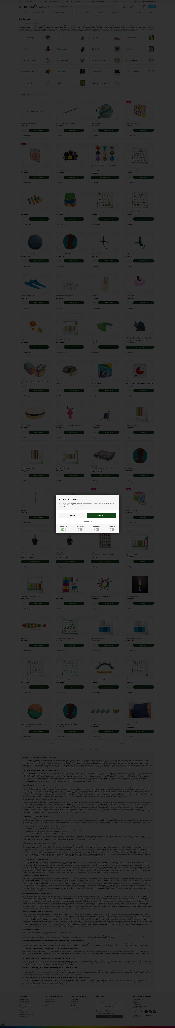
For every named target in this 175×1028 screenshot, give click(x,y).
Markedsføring (80, 526)
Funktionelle (96, 526)
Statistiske (112, 526)
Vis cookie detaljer (87, 521)
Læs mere (62, 506)
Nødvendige (63, 526)
